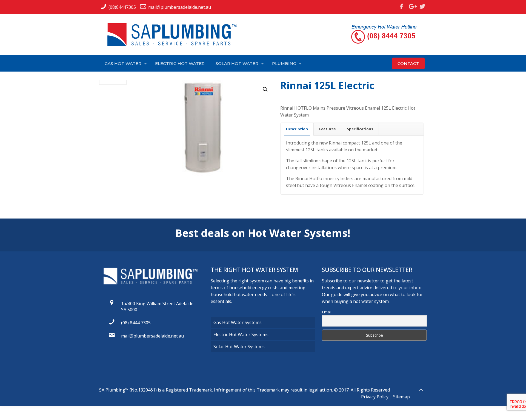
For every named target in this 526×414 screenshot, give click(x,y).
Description (297, 128)
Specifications (360, 128)
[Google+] (411, 6)
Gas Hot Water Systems (237, 322)
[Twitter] (422, 6)
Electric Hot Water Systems (240, 334)
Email (326, 311)
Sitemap (401, 397)
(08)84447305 (122, 7)
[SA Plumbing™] (174, 34)
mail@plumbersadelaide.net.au (179, 7)
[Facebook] (401, 6)
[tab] (297, 129)
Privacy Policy (374, 397)
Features (327, 128)
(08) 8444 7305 (136, 323)
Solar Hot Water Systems (239, 347)
